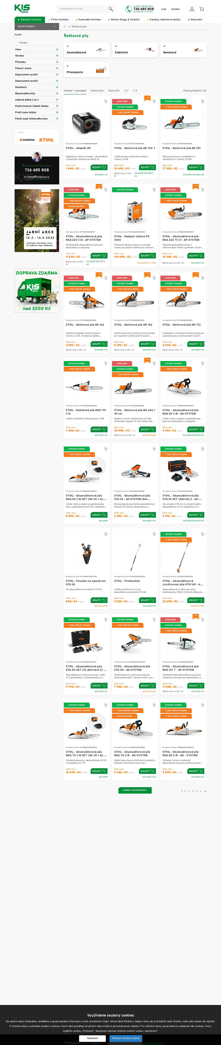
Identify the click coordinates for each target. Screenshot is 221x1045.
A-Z (126, 91)
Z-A (135, 91)
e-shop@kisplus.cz (36, 177)
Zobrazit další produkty (135, 790)
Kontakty (175, 9)
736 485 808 (144, 9)
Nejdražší (114, 91)
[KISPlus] (22, 8)
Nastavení (92, 1038)
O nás (163, 9)
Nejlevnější (97, 91)
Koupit (97, 167)
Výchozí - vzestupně (75, 91)
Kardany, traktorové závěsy (165, 19)
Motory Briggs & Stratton (125, 19)
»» (205, 791)
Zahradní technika (31, 19)
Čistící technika (60, 19)
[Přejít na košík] (201, 9)
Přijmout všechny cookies (126, 1038)
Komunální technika (89, 19)
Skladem (23, 43)
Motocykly (196, 19)
